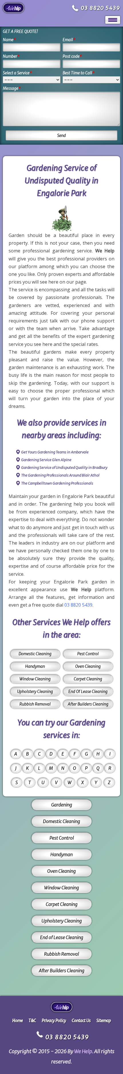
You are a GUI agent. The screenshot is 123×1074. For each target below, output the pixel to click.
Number (11, 56)
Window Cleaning (35, 679)
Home (17, 1020)
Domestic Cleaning (35, 653)
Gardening (61, 805)
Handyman (35, 666)
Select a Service (17, 72)
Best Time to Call (79, 72)
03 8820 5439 (100, 8)
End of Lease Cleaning (61, 937)
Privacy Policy (54, 1020)
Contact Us (81, 1020)
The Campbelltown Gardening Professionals (57, 483)
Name (9, 39)
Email (69, 39)
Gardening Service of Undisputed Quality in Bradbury (64, 467)
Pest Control (88, 653)
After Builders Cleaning (88, 704)
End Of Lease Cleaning (88, 691)
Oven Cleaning (88, 666)
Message (12, 88)
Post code (72, 56)
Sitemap (103, 1020)
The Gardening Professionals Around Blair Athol (60, 475)
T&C (32, 1020)
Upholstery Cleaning (35, 691)
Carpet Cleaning (88, 679)
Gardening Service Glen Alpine (46, 459)
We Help (83, 1051)
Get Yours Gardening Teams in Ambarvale (55, 452)
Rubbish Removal (35, 704)
